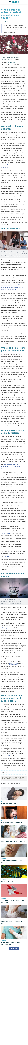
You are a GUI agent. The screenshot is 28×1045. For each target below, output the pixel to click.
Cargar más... (14, 948)
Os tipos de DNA (7, 881)
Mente (3, 801)
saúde (7, 556)
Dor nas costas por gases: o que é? (13, 922)
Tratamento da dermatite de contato (11, 861)
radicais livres (13, 663)
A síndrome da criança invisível (12, 822)
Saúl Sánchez (16, 59)
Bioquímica (4, 879)
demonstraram (5, 533)
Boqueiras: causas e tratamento (13, 841)
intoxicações (5, 628)
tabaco (10, 756)
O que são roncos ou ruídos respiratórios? (11, 943)
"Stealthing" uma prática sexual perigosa (12, 901)
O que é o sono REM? (9, 803)
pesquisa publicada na (10, 466)
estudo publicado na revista (12, 287)
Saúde (2, 6)
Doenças (3, 858)
